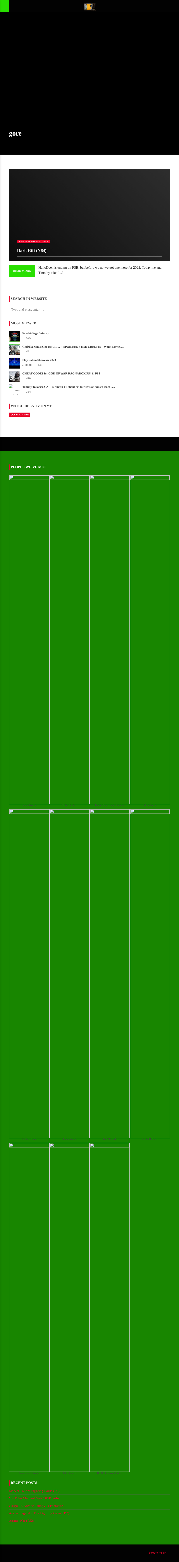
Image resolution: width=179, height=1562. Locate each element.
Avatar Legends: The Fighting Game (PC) (39, 1513)
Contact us (158, 1553)
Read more (22, 270)
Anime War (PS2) (21, 1520)
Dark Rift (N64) (31, 250)
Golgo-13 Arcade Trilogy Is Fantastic (36, 1505)
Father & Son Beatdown (33, 241)
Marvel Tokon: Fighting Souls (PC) (34, 1491)
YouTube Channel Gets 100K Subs (34, 1498)
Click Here (20, 414)
